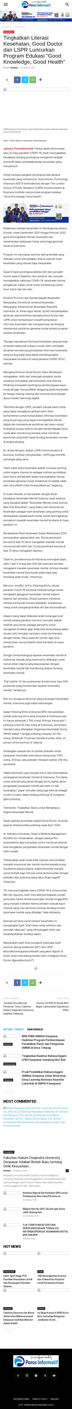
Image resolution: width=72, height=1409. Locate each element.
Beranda (7, 26)
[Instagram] (27, 1375)
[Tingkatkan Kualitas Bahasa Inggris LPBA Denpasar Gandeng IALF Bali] (11, 1060)
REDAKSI (55, 1399)
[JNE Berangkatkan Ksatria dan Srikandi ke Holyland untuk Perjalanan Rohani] (53, 1262)
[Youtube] (54, 1375)
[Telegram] (36, 1375)
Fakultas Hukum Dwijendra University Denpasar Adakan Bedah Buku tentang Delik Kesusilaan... (32, 1162)
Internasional (9, 1064)
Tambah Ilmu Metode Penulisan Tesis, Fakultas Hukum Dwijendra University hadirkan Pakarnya (18, 1008)
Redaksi (14, 67)
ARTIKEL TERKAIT (13, 1029)
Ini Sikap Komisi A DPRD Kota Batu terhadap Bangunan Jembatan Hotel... (52, 1316)
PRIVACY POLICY (40, 1399)
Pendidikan (20, 26)
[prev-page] (5, 1092)
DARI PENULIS (35, 1029)
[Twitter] (25, 80)
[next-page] (11, 1092)
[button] (5, 4)
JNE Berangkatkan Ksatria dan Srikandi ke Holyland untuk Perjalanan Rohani (51, 1279)
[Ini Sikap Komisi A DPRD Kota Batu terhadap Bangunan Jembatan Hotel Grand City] (53, 1299)
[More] (40, 80)
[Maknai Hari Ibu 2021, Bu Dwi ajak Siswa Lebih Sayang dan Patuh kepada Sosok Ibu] (11, 1213)
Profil (40, 1271)
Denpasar (8, 1080)
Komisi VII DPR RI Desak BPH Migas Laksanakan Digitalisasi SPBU (52, 1007)
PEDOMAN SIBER (21, 1399)
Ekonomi (8, 1044)
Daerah (41, 1308)
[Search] (67, 4)
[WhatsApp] (32, 80)
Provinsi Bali (9, 1271)
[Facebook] (17, 80)
